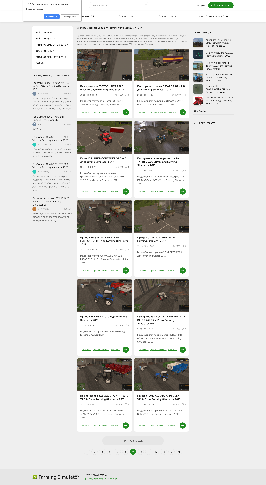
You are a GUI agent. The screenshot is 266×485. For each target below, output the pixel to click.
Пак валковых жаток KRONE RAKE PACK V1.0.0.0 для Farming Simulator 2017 (50, 201)
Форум (40, 63)
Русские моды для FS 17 (160, 112)
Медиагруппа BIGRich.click (103, 478)
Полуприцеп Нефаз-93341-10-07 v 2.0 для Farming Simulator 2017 (161, 87)
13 (164, 451)
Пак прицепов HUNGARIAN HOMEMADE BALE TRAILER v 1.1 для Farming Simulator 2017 (161, 320)
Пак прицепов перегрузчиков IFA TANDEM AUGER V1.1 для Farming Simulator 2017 (158, 162)
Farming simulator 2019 (51, 44)
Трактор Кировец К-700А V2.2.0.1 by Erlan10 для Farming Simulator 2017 (50, 86)
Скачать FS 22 (87, 16)
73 (179, 451)
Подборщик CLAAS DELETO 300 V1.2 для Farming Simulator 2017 (50, 138)
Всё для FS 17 (44, 50)
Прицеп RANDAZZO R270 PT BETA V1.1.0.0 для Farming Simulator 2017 (159, 397)
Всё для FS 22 (44, 38)
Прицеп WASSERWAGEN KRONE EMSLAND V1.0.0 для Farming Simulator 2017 (104, 241)
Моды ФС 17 (116, 112)
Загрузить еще (133, 440)
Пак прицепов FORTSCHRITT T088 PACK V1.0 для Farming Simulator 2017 (103, 87)
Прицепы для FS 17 (101, 112)
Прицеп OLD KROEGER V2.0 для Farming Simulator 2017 (156, 239)
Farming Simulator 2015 (51, 57)
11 (148, 451)
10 (140, 451)
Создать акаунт (196, 5)
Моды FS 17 (86, 112)
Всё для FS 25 (44, 32)
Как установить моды (213, 16)
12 (156, 451)
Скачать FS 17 (127, 16)
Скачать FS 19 (167, 16)
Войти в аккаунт (220, 5)
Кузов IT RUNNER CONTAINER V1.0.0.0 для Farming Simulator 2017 (103, 160)
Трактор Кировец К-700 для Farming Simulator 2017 (48, 118)
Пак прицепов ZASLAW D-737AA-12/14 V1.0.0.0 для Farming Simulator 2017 (104, 397)
